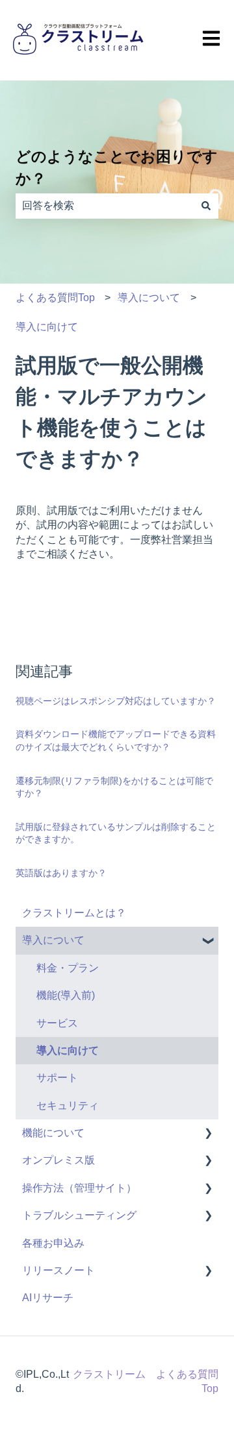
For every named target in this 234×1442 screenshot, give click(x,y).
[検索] (206, 205)
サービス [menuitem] (57, 1023)
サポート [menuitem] (57, 1077)
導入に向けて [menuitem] (67, 1050)
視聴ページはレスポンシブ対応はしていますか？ (116, 701)
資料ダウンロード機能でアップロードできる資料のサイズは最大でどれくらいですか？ (116, 740)
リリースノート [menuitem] (58, 1270)
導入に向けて (47, 326)
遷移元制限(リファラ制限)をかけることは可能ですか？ (114, 787)
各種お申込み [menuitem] (53, 1243)
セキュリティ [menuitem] (67, 1105)
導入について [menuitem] (53, 940)
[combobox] (105, 205)
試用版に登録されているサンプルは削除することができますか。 (116, 833)
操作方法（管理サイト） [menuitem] (79, 1187)
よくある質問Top (55, 297)
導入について (149, 297)
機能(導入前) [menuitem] (65, 995)
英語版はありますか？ (61, 873)
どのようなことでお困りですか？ (117, 168)
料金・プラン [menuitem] (67, 967)
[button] (208, 941)
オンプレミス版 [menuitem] (58, 1160)
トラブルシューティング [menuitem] (79, 1215)
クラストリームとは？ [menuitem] (74, 912)
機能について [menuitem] (53, 1132)
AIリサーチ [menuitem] (47, 1297)
